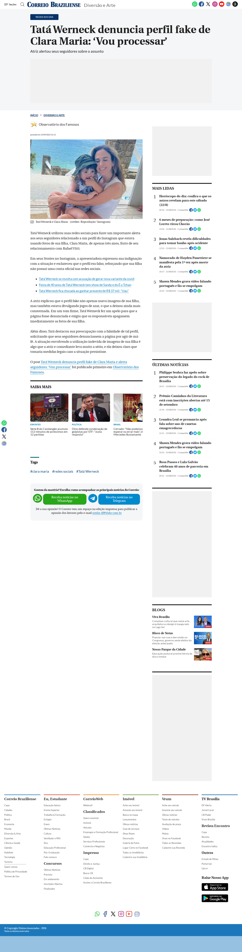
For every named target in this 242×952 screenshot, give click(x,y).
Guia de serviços (131, 828)
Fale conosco (50, 857)
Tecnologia (9, 857)
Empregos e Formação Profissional (100, 832)
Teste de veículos (170, 819)
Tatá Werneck (88, 471)
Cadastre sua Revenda (173, 847)
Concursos (53, 864)
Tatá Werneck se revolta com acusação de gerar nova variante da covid (86, 279)
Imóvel (128, 799)
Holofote (8, 852)
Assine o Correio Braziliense (97, 882)
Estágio (47, 819)
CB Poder (206, 814)
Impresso (91, 853)
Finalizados (49, 888)
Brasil (7, 819)
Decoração (128, 838)
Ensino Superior (52, 810)
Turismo (8, 861)
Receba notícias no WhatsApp (64, 499)
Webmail (87, 805)
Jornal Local (208, 810)
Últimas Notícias (52, 828)
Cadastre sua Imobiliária (135, 857)
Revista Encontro (216, 826)
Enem (47, 824)
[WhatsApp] (194, 6)
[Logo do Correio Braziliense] (53, 4)
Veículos (87, 827)
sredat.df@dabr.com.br (107, 513)
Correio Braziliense (20, 799)
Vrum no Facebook (171, 838)
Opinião (8, 847)
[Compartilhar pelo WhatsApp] (199, 211)
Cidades (8, 810)
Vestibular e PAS (52, 838)
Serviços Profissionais (94, 841)
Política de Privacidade (15, 871)
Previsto (48, 874)
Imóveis (87, 822)
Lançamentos (129, 819)
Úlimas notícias (130, 824)
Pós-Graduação (52, 852)
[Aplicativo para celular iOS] (215, 887)
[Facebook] (201, 6)
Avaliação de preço (171, 824)
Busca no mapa (130, 814)
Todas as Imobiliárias (133, 852)
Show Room (129, 833)
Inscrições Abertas (53, 884)
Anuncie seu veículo (172, 810)
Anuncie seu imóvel (132, 810)
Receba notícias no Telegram (119, 499)
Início (34, 115)
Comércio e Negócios (94, 846)
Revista (205, 837)
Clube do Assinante (93, 878)
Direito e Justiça (91, 863)
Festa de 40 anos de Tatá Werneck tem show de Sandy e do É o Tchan (85, 285)
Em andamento (51, 879)
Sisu (46, 843)
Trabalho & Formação (54, 814)
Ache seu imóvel (131, 805)
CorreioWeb (93, 799)
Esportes (8, 838)
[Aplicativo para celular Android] (215, 898)
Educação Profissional (55, 847)
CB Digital (88, 868)
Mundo (7, 828)
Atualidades (208, 841)
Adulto (86, 837)
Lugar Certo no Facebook (135, 847)
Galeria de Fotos (131, 843)
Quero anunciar (91, 818)
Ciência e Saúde (12, 843)
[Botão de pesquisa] (21, 4)
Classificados (94, 812)
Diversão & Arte (12, 833)
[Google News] (228, 6)
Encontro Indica (209, 846)
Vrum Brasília (208, 819)
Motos (165, 833)
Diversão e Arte (54, 115)
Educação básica (52, 805)
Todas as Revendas (171, 843)
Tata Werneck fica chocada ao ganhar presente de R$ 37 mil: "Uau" (84, 291)
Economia (9, 824)
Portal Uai (207, 863)
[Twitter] (208, 6)
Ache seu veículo (170, 805)
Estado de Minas (210, 859)
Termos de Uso (11, 876)
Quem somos (11, 866)
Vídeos (165, 828)
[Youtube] (221, 6)
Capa (7, 805)
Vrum (166, 799)
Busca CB (88, 873)
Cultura (47, 833)
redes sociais (63, 471)
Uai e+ (205, 868)
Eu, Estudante (55, 799)
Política (8, 814)
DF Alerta (207, 805)
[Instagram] (215, 6)
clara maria (40, 471)
